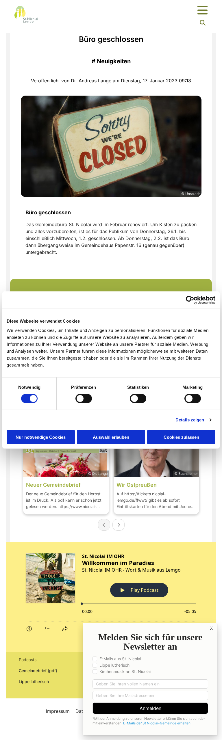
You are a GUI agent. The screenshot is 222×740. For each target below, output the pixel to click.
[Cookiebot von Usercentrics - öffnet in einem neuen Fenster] (190, 300)
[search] (203, 23)
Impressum (58, 711)
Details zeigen (189, 419)
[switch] (83, 398)
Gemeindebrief (33, 670)
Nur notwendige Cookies (41, 436)
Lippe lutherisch (34, 681)
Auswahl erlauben (111, 436)
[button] (145, 10)
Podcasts (27, 659)
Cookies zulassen (181, 436)
